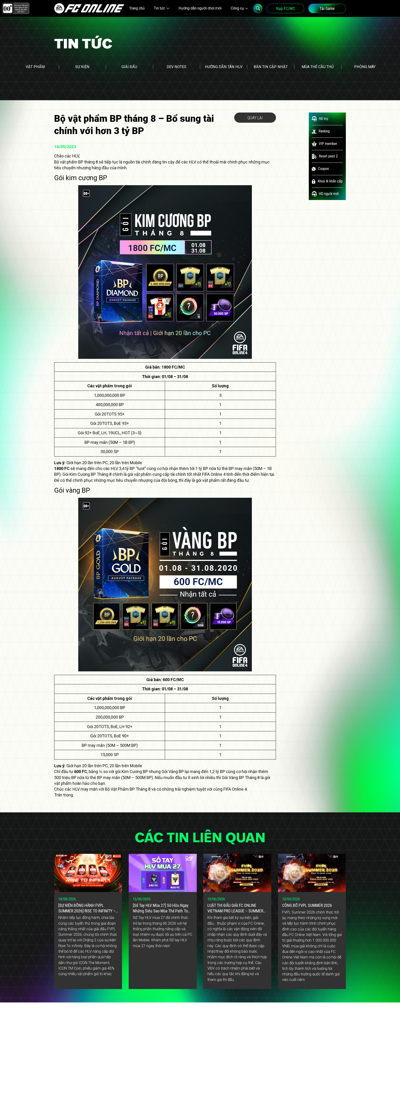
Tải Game (327, 8)
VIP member (328, 143)
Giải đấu (129, 67)
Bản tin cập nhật (271, 67)
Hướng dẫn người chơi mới (200, 8)
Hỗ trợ (323, 118)
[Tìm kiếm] (258, 8)
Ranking (324, 131)
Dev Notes (176, 67)
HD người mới (329, 193)
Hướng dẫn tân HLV (223, 67)
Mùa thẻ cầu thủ (318, 67)
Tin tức (159, 8)
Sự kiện (82, 67)
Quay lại (255, 117)
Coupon (323, 168)
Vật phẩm (35, 67)
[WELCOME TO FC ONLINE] (89, 8)
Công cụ (237, 8)
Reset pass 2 (328, 156)
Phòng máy (364, 67)
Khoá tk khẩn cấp (330, 181)
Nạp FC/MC (285, 8)
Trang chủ (137, 8)
